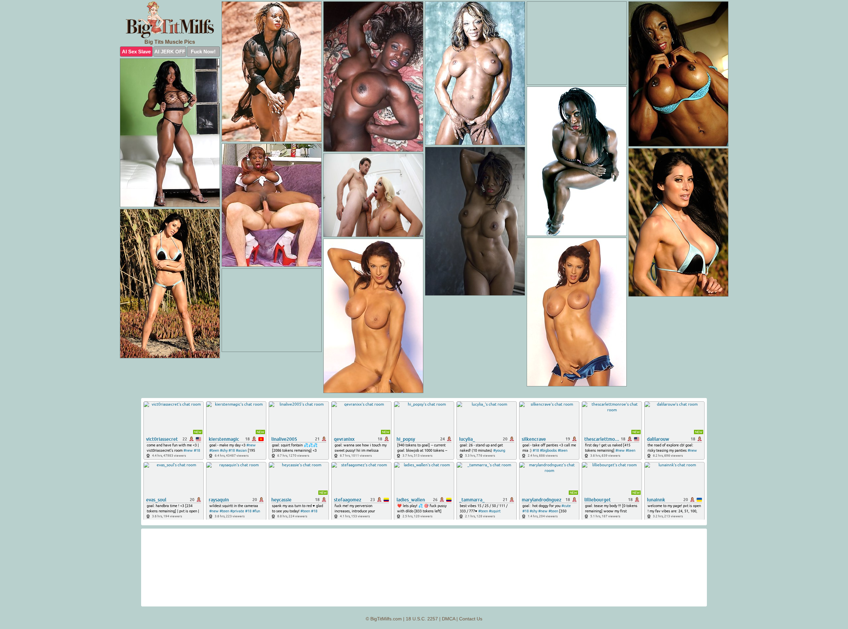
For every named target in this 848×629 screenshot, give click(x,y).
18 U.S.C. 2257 (422, 618)
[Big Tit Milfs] (170, 19)
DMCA (448, 618)
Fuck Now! (203, 51)
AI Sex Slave (136, 51)
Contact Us (470, 618)
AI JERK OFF (169, 51)
